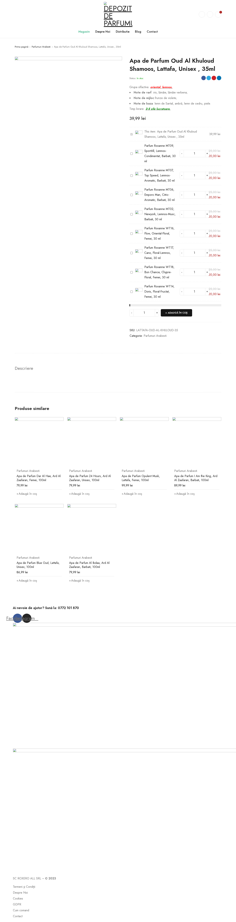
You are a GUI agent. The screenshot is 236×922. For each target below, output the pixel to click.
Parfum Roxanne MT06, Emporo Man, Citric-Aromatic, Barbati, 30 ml (159, 194)
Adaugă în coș (178, 312)
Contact (17, 916)
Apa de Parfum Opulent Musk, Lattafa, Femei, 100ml (141, 478)
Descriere (24, 368)
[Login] (210, 14)
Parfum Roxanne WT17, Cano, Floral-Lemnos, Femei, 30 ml (159, 253)
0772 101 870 (68, 608)
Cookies (18, 898)
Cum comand (21, 910)
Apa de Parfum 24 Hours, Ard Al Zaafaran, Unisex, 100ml (90, 478)
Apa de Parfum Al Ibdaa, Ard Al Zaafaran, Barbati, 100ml (89, 565)
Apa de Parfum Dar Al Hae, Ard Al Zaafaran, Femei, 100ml (39, 478)
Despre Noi (20, 892)
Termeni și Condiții (24, 887)
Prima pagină (21, 46)
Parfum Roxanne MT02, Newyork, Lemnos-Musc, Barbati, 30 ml (160, 214)
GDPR (17, 904)
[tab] (24, 368)
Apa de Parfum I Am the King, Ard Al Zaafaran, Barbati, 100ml (195, 478)
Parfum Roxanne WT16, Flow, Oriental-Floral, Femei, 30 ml (159, 233)
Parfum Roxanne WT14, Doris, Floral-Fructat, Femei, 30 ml (159, 291)
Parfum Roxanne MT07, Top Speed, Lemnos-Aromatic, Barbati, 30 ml (159, 175)
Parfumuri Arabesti (41, 46)
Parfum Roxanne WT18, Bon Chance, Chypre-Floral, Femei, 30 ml (159, 272)
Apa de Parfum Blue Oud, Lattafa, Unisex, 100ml (38, 565)
